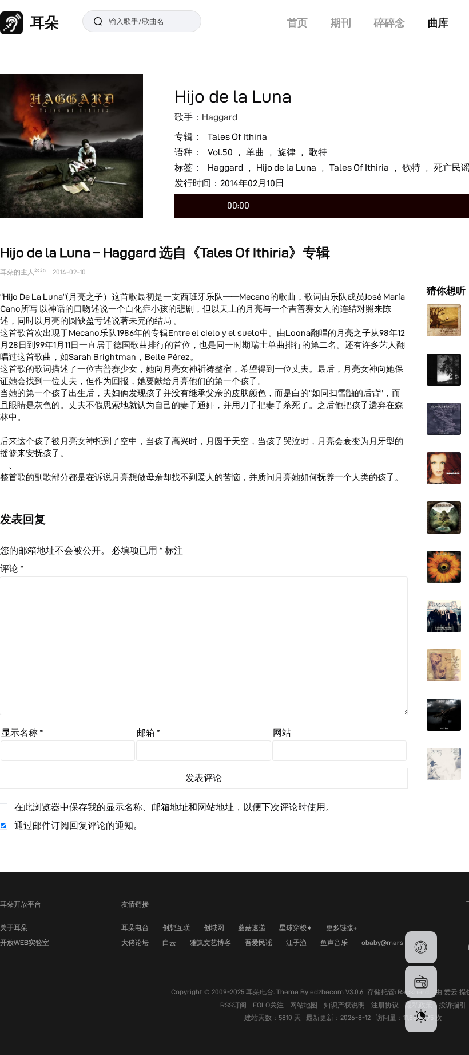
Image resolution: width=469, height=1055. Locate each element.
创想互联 (176, 927)
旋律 (286, 152)
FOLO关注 (269, 1005)
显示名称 (22, 733)
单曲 (255, 152)
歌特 (318, 152)
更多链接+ (341, 927)
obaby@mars (382, 942)
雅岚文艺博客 (210, 942)
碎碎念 (389, 22)
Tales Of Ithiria (237, 137)
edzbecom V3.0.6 (337, 991)
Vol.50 (220, 152)
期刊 (341, 22)
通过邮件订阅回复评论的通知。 (78, 825)
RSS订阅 (234, 1005)
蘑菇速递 (251, 927)
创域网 (214, 927)
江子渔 (296, 942)
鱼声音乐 (334, 942)
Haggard (219, 117)
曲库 (438, 22)
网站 (282, 733)
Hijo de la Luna (286, 167)
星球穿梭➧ (295, 927)
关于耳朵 (13, 927)
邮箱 (149, 733)
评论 (12, 569)
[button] (421, 947)
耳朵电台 (135, 927)
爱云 (451, 991)
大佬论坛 (135, 942)
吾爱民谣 (258, 942)
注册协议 (385, 1005)
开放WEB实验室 (24, 942)
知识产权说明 (345, 1005)
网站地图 (304, 1005)
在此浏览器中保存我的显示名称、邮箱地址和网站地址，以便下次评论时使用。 (174, 807)
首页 (297, 22)
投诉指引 (452, 1005)
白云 (169, 942)
